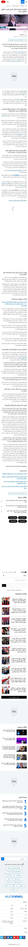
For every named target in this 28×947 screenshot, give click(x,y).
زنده (3, 1)
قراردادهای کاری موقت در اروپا (14, 170)
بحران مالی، (21, 52)
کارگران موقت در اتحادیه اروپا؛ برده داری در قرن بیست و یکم (14, 487)
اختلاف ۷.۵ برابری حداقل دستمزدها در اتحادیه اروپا (16, 501)
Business (22, 6)
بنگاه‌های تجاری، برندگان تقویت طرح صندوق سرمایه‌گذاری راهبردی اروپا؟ (17, 511)
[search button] (2, 858)
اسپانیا (6, 886)
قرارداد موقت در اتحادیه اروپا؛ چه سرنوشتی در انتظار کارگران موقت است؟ (14, 478)
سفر (26, 915)
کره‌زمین (11, 908)
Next (26, 912)
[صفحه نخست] (26, 6)
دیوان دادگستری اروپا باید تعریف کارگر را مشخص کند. (16, 305)
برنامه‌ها (11, 918)
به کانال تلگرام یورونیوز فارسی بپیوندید (18, 200)
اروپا (26, 905)
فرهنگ (13, 886)
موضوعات (25, 902)
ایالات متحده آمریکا (18, 882)
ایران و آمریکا (17, 879)
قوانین (21, 100)
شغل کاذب (19, 134)
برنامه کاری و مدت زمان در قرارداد (14, 61)
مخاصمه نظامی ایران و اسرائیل (14, 868)
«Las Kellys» (16, 175)
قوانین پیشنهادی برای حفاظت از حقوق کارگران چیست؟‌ (14, 302)
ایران (9, 879)
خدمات (25, 928)
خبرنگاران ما (24, 921)
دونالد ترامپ (9, 875)
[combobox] (14, 858)
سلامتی (11, 912)
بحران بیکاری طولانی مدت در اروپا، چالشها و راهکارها (14, 474)
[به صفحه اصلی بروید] (22, 2)
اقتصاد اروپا (13, 521)
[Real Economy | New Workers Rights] (16, 467)
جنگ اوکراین (18, 875)
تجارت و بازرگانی (23, 908)
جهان (12, 905)
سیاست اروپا (22, 518)
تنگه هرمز (21, 886)
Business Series (15, 6)
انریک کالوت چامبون (22, 358)
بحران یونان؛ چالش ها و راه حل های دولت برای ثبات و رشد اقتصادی (16, 506)
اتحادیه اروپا (22, 521)
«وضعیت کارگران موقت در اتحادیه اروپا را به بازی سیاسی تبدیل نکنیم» (15, 482)
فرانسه (8, 882)
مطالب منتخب (22, 727)
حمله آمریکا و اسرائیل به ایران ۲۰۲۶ (14, 872)
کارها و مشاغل (13, 518)
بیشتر (26, 932)
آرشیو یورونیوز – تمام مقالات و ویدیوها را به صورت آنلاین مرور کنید (7, 922)
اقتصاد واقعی (8, 6)
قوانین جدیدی (23, 91)
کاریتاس (3, 116)
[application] (14, 22)
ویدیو (25, 918)
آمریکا (14, 890)
